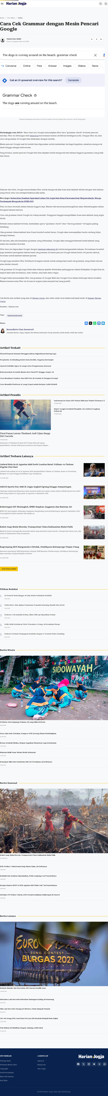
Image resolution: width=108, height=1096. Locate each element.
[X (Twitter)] (83, 1064)
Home (2, 18)
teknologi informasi (14, 315)
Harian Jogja (38, 298)
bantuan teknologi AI (48, 249)
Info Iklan (4, 1080)
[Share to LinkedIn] (99, 323)
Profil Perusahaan (7, 1072)
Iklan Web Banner (7, 1076)
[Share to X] (90, 323)
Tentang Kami (5, 1061)
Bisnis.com (41, 1065)
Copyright (4, 1069)
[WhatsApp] (105, 1064)
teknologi (34, 136)
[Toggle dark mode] (106, 4)
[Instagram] (89, 1064)
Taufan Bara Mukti (14, 39)
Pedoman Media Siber (8, 1065)
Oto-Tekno (11, 18)
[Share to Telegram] (103, 323)
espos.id (40, 1061)
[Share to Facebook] (86, 323)
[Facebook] (78, 1064)
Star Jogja (41, 1069)
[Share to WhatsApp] (94, 323)
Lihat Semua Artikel (9, 569)
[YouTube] (94, 1064)
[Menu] (2, 3)
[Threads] (99, 1064)
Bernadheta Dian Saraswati (20, 329)
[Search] (101, 4)
